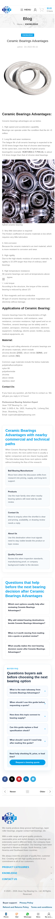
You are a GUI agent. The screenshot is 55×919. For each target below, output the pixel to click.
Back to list (26, 810)
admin (20, 47)
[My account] (35, 10)
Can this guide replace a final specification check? (24, 747)
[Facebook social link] (5, 797)
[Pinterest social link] (19, 797)
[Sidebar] (3, 279)
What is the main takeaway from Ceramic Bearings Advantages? (25, 709)
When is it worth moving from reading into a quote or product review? (26, 653)
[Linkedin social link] (26, 797)
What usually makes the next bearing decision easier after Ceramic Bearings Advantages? (26, 667)
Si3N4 (39, 353)
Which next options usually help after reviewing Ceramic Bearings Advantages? (26, 622)
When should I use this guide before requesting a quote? (24, 722)
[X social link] (12, 797)
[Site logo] (6, 9)
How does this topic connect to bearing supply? (25, 734)
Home (19, 24)
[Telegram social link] (33, 797)
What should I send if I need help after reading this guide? (26, 759)
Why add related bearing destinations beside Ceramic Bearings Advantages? (26, 638)
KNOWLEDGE (31, 24)
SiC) (18, 356)
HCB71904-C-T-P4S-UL (33, 152)
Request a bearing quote (26, 781)
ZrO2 (19, 353)
